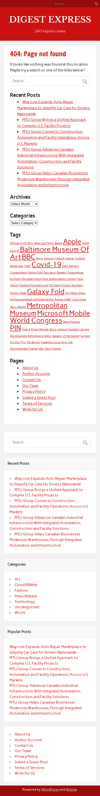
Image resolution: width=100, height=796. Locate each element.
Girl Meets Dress (75, 293)
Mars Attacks (18, 307)
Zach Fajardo (53, 348)
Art (17, 579)
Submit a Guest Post (39, 397)
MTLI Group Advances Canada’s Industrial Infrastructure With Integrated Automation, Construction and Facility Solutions (46, 523)
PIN (15, 328)
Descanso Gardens (55, 272)
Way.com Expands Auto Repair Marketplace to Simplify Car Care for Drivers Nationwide (53, 108)
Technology (25, 601)
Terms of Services (37, 403)
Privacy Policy (33, 391)
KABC (68, 299)
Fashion (21, 590)
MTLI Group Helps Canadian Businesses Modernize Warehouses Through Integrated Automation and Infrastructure (53, 179)
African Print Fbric (21, 243)
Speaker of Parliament (66, 336)
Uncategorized (27, 607)
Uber (41, 348)
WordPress (50, 789)
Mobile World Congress (50, 316)
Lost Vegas (79, 299)
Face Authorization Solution (59, 279)
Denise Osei (35, 272)
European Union (32, 279)
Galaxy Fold (45, 291)
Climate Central (64, 258)
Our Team (30, 385)
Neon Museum (71, 322)
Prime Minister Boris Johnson (49, 329)
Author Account (36, 374)
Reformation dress (39, 336)
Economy (15, 279)
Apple (72, 241)
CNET (27, 266)
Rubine (71, 789)
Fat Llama (55, 285)
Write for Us (32, 409)
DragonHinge (75, 272)
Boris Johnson (45, 258)
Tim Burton (33, 342)
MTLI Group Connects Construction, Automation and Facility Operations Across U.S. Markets (53, 137)
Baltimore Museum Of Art (49, 253)
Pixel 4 (26, 329)
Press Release (26, 596)
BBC (28, 257)
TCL (23, 342)
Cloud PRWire (26, 585)
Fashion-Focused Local (33, 285)
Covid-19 (46, 264)
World (20, 612)
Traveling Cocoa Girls (54, 342)
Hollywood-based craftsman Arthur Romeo (37, 299)
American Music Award (48, 243)
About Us (30, 368)
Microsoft (52, 313)
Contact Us (31, 380)
